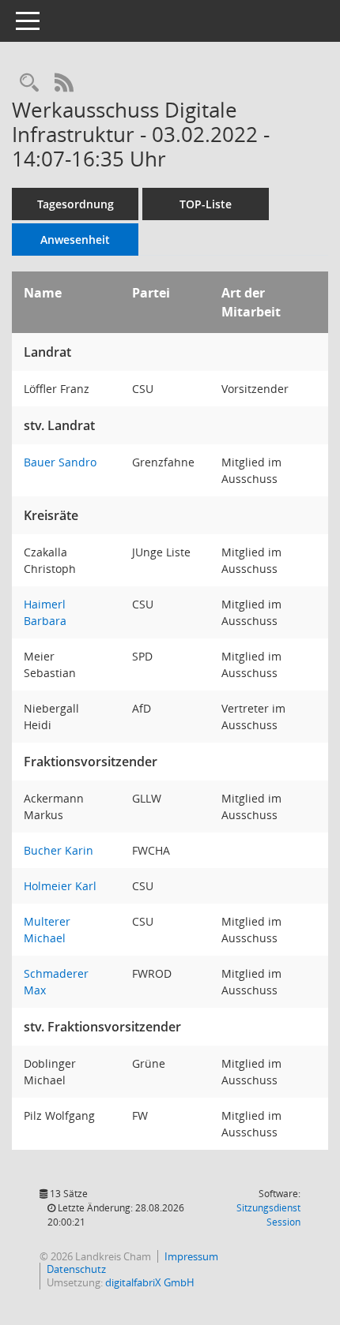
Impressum (191, 1256)
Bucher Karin (58, 850)
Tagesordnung (75, 204)
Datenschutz (76, 1269)
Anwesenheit (75, 239)
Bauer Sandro (60, 462)
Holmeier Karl (60, 885)
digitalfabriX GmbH (150, 1282)
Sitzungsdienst (268, 1215)
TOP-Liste (205, 204)
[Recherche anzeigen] (29, 83)
